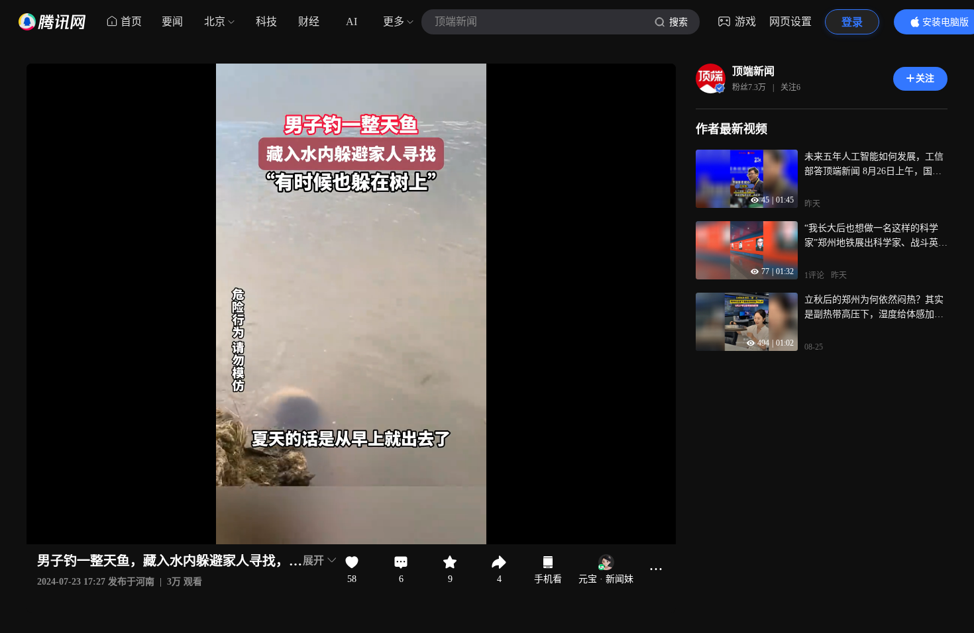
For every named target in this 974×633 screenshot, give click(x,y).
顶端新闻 (753, 71)
